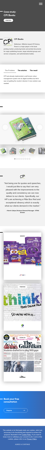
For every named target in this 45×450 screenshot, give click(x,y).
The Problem (10, 70)
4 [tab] (21, 159)
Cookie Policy (26, 435)
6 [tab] (25, 159)
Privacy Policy (32, 439)
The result (33, 70)
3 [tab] (19, 159)
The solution (22, 70)
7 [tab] (27, 159)
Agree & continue (22, 444)
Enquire (9, 410)
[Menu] (40, 4)
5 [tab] (23, 159)
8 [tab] (29, 159)
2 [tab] (17, 159)
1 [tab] (15, 159)
